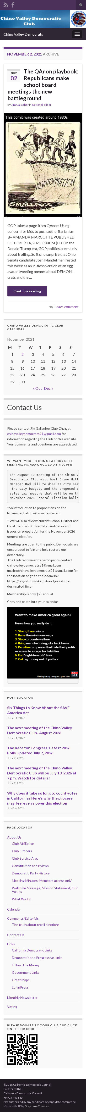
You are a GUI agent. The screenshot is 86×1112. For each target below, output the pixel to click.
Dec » (48, 388)
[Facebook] (13, 3)
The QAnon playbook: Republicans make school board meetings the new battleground (42, 84)
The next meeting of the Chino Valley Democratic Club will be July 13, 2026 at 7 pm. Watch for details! (41, 773)
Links (11, 944)
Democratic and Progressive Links (37, 958)
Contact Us (15, 935)
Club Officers (22, 851)
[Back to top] (75, 1101)
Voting (12, 1007)
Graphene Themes (37, 1106)
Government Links (25, 972)
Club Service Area (25, 858)
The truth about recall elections (35, 925)
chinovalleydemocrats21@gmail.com (34, 434)
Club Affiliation (23, 843)
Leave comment (67, 307)
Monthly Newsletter (22, 997)
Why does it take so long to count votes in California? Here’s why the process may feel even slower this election (42, 798)
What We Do (21, 899)
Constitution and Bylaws (30, 866)
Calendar (14, 909)
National (37, 104)
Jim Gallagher (20, 104)
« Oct (37, 388)
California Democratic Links (32, 950)
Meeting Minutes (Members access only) (42, 880)
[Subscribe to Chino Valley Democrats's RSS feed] (6, 3)
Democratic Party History (31, 873)
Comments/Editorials (23, 918)
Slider (47, 104)
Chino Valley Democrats (23, 34)
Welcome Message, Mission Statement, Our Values (45, 890)
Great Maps (21, 980)
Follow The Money (25, 965)
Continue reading (27, 291)
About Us (14, 837)
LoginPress (20, 987)
